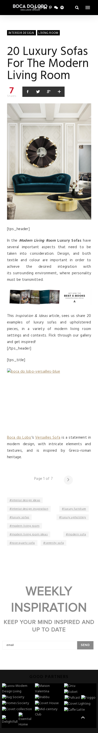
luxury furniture (75, 508)
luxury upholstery (73, 517)
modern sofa (77, 534)
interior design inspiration (30, 508)
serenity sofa (54, 543)
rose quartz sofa (23, 543)
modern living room (25, 525)
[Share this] (27, 91)
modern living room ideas (30, 534)
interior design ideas (26, 500)
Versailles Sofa (47, 438)
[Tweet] (38, 91)
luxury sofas (20, 517)
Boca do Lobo (19, 438)
